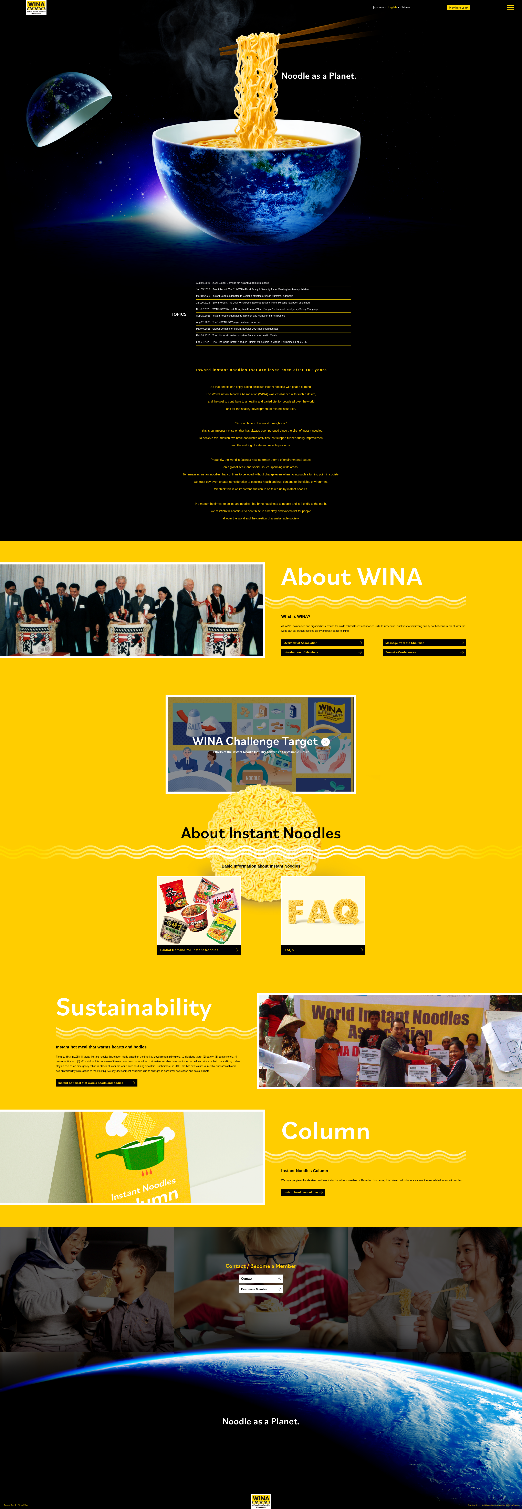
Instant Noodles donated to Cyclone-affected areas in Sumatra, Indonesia (252, 296)
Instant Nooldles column (301, 1192)
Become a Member (254, 1289)
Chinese (405, 7)
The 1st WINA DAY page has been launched (236, 322)
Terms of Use (8, 1505)
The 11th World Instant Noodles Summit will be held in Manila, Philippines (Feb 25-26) (259, 342)
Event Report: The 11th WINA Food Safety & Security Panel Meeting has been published (261, 289)
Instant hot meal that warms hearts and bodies (90, 1082)
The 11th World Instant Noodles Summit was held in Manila (245, 335)
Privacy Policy (23, 1505)
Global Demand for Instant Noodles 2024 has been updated (245, 328)
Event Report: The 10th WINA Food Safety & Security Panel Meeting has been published (261, 302)
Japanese (378, 7)
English (392, 7)
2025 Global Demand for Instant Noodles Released (240, 283)
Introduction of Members (301, 652)
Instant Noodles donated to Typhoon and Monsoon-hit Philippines (248, 315)
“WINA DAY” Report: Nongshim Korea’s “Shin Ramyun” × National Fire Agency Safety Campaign (265, 309)
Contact (246, 1278)
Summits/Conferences (400, 652)
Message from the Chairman (404, 643)
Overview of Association (300, 643)
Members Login (458, 7)
